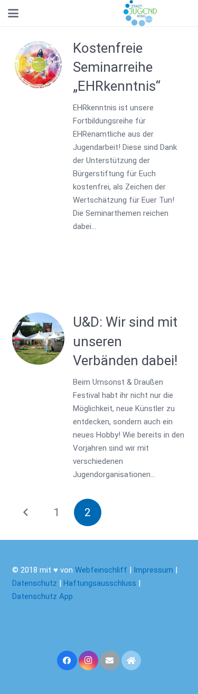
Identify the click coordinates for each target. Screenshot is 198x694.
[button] (13, 13)
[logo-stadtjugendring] (140, 13)
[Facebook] (67, 661)
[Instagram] (89, 661)
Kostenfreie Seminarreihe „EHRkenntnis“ (117, 67)
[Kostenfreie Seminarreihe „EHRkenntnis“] (38, 65)
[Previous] (26, 513)
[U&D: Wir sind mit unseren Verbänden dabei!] (38, 338)
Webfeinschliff (101, 570)
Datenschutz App (42, 596)
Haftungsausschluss (100, 583)
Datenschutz (34, 583)
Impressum (153, 570)
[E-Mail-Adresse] (110, 661)
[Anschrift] (131, 661)
